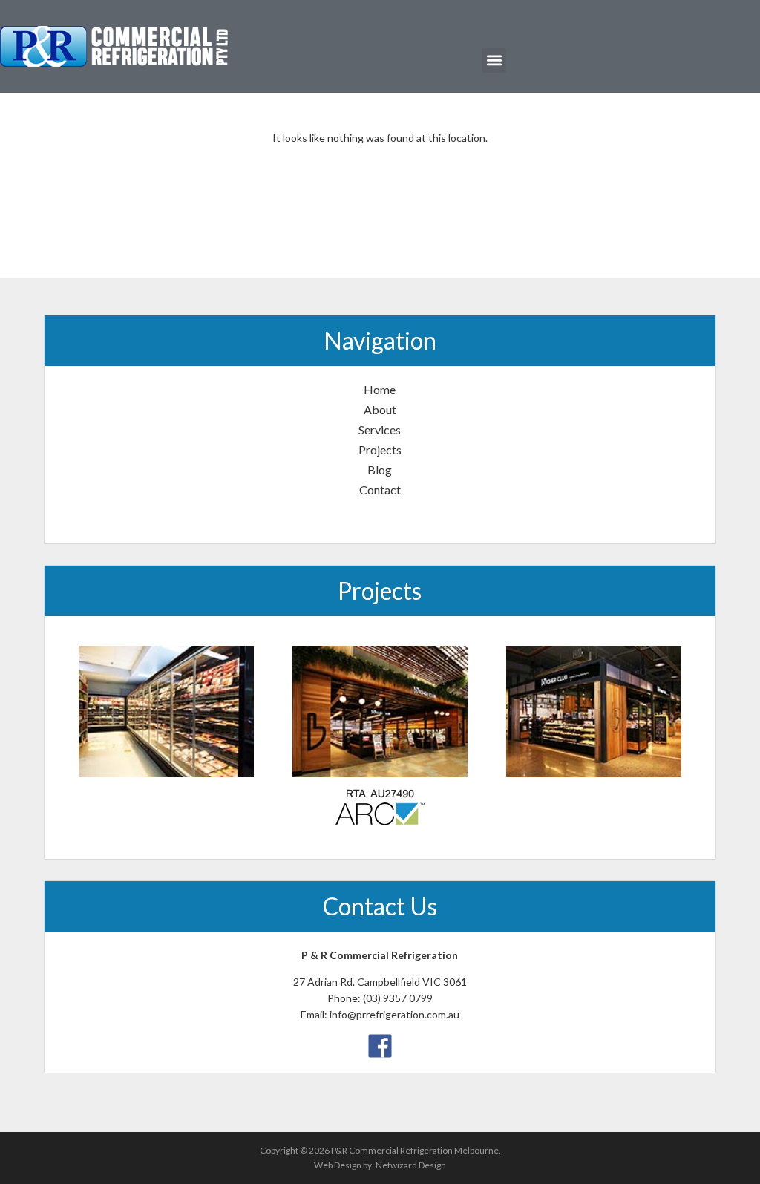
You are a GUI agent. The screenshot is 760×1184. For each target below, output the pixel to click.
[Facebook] (379, 1044)
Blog (379, 469)
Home (380, 389)
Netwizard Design (411, 1165)
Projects (380, 449)
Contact (380, 490)
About (380, 409)
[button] (494, 60)
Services (379, 429)
